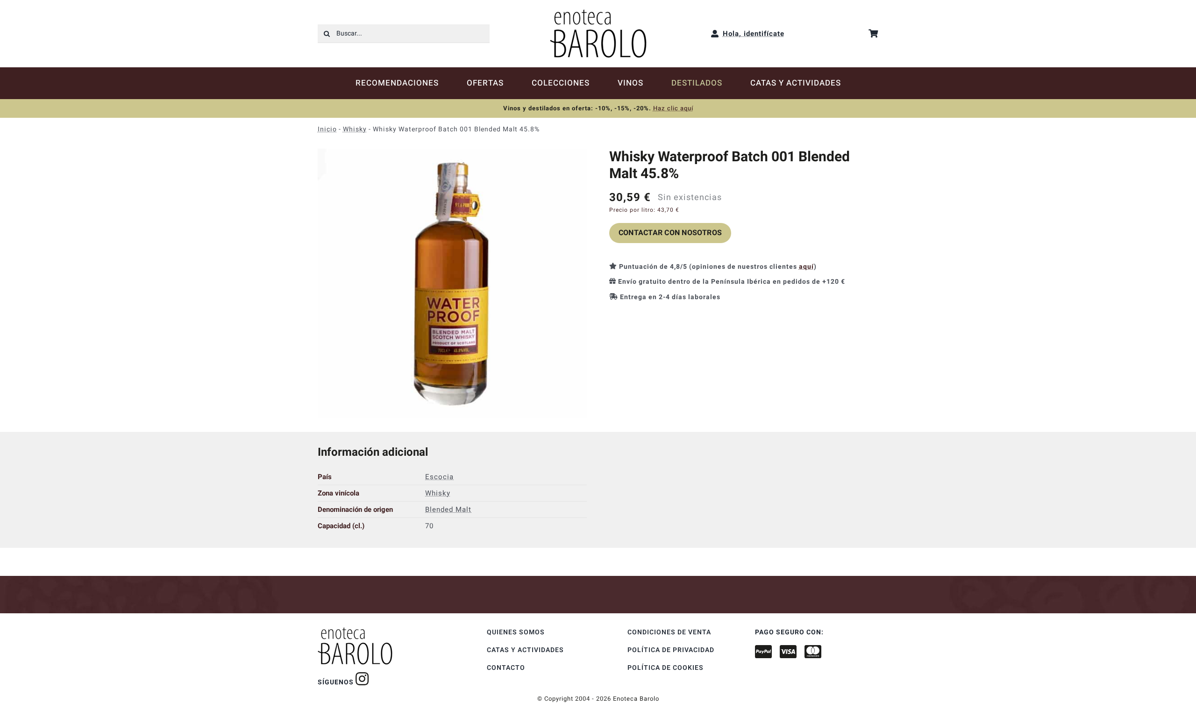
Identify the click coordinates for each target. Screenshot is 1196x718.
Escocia (439, 477)
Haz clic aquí (673, 108)
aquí (806, 267)
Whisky (355, 129)
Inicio (327, 129)
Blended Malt (448, 509)
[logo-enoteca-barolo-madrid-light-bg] (598, 12)
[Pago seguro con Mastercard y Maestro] (362, 678)
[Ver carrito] (873, 33)
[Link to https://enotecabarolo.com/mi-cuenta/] (715, 33)
